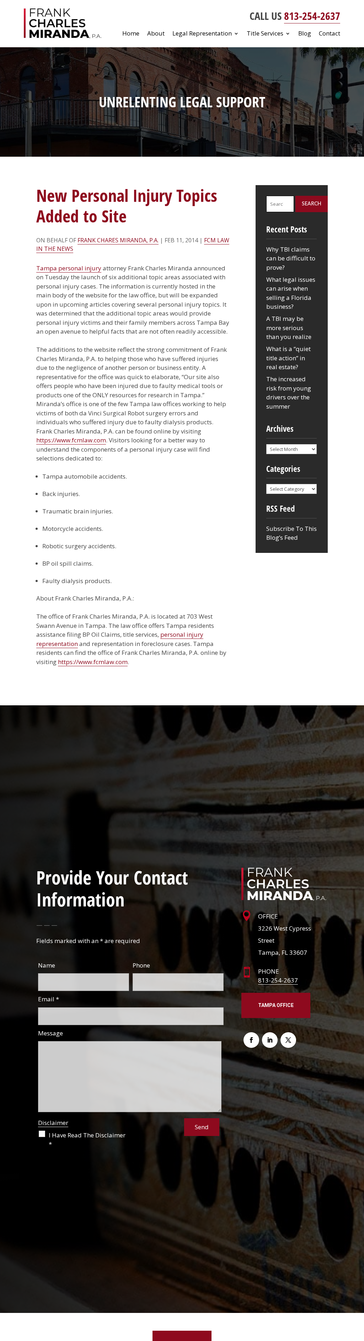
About (156, 34)
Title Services (265, 34)
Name (46, 965)
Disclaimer (53, 1123)
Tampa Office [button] (276, 1005)
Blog (304, 34)
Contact (329, 34)
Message (50, 1033)
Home (130, 34)
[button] (357, 1289)
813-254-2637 (312, 16)
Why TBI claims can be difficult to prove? (290, 258)
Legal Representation (202, 34)
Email (48, 999)
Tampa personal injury (68, 268)
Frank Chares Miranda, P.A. (118, 240)
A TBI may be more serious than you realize (288, 327)
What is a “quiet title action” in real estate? (288, 358)
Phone (141, 965)
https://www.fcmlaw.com (71, 440)
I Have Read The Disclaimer (87, 1139)
